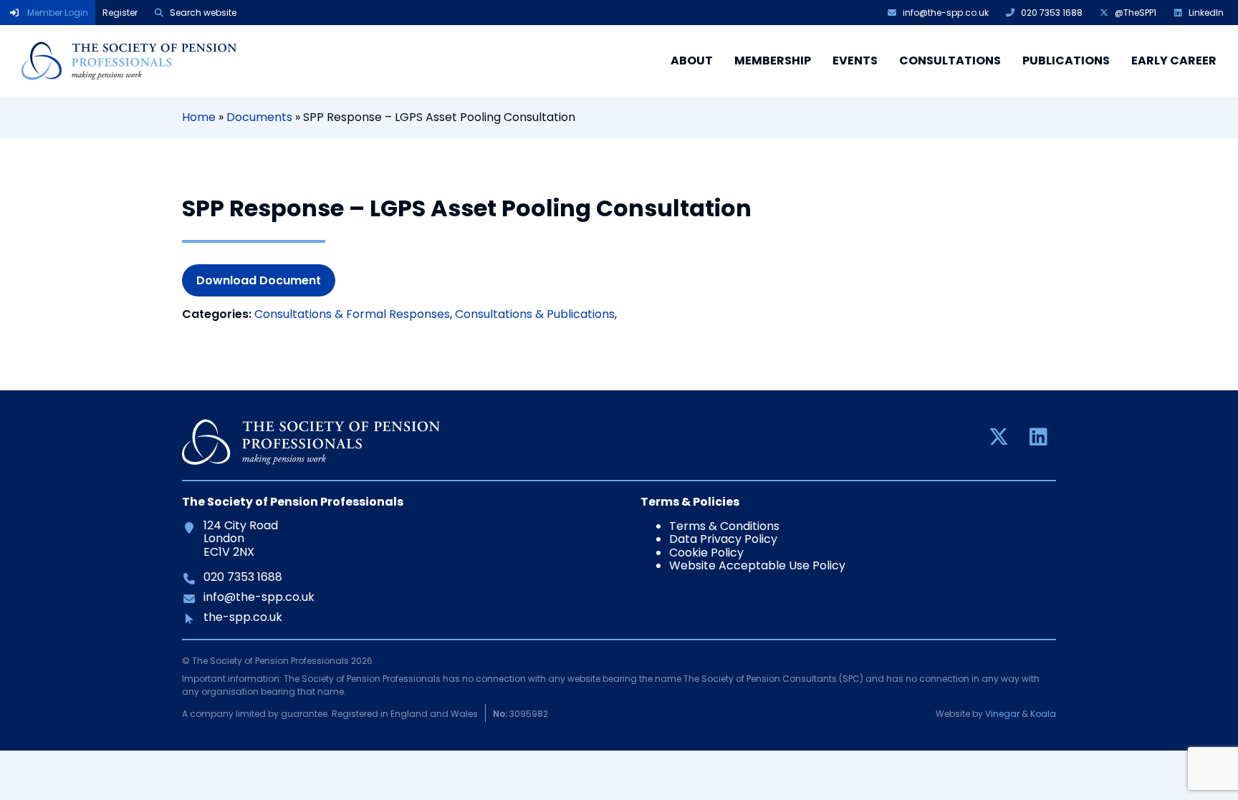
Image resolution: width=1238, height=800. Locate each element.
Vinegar (1002, 714)
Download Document (258, 280)
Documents (259, 117)
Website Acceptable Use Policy (757, 565)
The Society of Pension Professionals (128, 61)
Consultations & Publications (535, 314)
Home (199, 117)
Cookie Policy (706, 552)
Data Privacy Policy (723, 539)
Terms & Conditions (724, 526)
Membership (772, 60)
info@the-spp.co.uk (259, 597)
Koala (1043, 714)
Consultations (950, 60)
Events (855, 60)
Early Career (1174, 60)
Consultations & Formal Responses (352, 314)
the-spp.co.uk (242, 617)
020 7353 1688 (242, 577)
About (692, 60)
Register (120, 12)
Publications (1066, 60)
